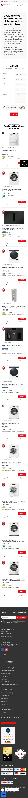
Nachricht (4, 94)
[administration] (20, 791)
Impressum (4, 679)
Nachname (5, 79)
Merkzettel (20, 167)
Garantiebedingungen (7, 682)
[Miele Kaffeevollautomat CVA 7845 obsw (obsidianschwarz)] (14, 334)
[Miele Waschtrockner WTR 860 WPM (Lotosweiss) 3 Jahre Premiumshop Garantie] (14, 451)
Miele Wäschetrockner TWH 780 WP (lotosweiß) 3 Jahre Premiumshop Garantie (13, 580)
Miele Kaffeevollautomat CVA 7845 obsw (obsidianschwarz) (12, 346)
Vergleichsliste (8, 167)
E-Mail (3, 89)
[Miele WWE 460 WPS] (4, 196)
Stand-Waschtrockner (7, 459)
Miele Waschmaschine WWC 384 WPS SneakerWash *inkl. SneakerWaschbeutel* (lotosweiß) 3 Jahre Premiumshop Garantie (13, 542)
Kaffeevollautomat (6, 342)
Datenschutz (5, 676)
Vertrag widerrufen (8, 723)
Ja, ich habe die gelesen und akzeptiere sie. (14, 621)
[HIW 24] (17, 791)
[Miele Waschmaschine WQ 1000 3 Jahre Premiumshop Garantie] (14, 256)
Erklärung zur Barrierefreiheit (9, 685)
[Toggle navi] (26, 4)
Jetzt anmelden (21, 617)
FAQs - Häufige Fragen (7, 693)
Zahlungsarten (5, 673)
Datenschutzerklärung (19, 621)
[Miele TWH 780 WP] (4, 585)
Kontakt (3, 712)
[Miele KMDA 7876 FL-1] (4, 235)
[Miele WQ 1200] (4, 390)
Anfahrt (3, 715)
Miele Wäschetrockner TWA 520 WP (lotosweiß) (11, 151)
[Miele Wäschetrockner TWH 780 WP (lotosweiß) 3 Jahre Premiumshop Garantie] (14, 568)
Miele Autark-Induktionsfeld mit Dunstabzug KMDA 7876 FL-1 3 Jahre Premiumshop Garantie (13, 230)
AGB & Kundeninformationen (9, 665)
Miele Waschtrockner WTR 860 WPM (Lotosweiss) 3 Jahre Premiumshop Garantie (13, 463)
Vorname (4, 73)
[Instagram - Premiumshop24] (6, 650)
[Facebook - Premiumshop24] (2, 650)
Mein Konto (4, 698)
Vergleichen (4, 701)
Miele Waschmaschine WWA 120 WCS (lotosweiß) (11, 424)
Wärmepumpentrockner (8, 147)
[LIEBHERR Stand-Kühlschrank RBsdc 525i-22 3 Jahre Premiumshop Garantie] (14, 295)
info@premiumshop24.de (8, 639)
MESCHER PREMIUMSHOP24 (11, 787)
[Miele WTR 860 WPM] (4, 468)
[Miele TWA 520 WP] (4, 157)
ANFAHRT (4, 654)
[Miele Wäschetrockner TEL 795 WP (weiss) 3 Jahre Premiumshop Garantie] (14, 490)
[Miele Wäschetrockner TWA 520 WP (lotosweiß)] (14, 139)
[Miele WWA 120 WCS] (4, 429)
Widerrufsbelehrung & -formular (10, 668)
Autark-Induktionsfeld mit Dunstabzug (11, 225)
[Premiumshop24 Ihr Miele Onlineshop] (6, 4)
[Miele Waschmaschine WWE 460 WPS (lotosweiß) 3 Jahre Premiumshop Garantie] (14, 178)
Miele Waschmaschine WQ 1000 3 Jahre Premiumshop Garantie (12, 268)
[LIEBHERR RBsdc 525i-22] (4, 313)
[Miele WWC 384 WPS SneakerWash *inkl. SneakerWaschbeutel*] (4, 546)
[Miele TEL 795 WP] (4, 507)
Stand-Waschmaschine (7, 186)
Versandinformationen (7, 670)
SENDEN (14, 114)
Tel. (3, 84)
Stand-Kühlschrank (6, 303)
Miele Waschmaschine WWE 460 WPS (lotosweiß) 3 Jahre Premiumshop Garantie (13, 190)
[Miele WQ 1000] (4, 274)
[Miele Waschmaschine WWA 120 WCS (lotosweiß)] (14, 412)
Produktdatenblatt (10, 156)
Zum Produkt (22, 201)
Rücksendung (5, 695)
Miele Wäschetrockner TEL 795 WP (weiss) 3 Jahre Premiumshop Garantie (13, 502)
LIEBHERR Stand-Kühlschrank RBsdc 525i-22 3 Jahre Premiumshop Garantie (13, 307)
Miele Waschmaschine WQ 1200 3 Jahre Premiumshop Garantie (12, 385)
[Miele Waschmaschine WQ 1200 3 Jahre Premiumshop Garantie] (14, 373)
